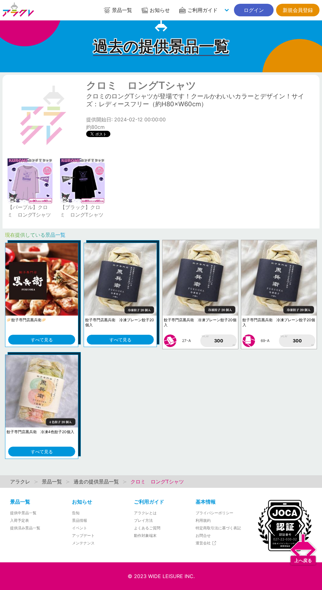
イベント (79, 528)
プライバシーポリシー (214, 512)
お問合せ (203, 535)
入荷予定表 (19, 520)
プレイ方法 (143, 520)
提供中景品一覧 (23, 512)
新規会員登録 (298, 10)
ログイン (254, 10)
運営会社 (204, 543)
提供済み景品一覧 (25, 528)
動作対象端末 (145, 535)
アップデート (83, 535)
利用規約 (203, 520)
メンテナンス (83, 543)
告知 (76, 512)
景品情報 (79, 520)
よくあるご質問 (147, 528)
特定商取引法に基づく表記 (218, 528)
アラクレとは (145, 512)
